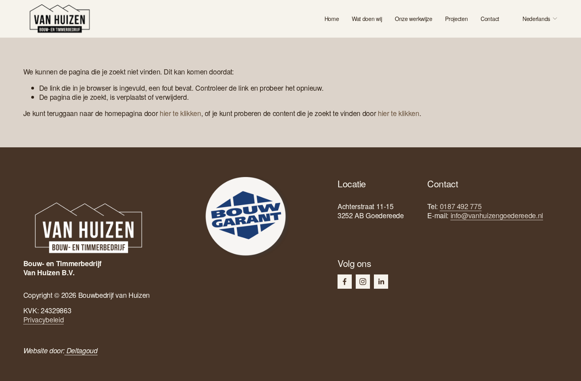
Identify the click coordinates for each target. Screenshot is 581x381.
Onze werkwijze (413, 19)
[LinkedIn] (381, 281)
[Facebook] (345, 281)
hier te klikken (180, 113)
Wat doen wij (367, 19)
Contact (490, 19)
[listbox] (534, 18)
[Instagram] (363, 281)
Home (331, 19)
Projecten (456, 19)
